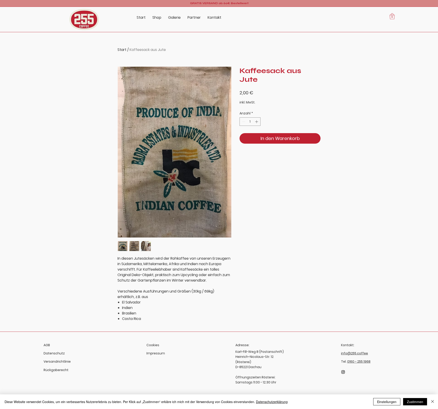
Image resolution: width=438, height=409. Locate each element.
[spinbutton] (250, 122)
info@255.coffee (354, 353)
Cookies (152, 345)
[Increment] (257, 122)
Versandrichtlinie (57, 361)
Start (121, 49)
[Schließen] (432, 401)
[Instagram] (343, 372)
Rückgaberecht (56, 370)
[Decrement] (243, 122)
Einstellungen (386, 401)
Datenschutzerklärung (272, 401)
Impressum (155, 353)
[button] (392, 16)
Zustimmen (415, 401)
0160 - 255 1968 (358, 361)
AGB (47, 345)
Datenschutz (54, 353)
